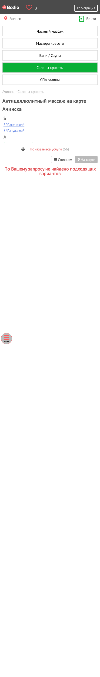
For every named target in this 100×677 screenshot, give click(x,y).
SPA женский (13, 124)
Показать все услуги (49, 149)
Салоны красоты (50, 67)
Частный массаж (50, 31)
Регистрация (86, 8)
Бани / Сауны (50, 55)
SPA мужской (13, 130)
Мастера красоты (50, 43)
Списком (64, 159)
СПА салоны (50, 79)
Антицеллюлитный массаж (25, 143)
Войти (91, 18)
